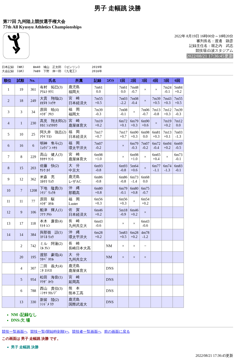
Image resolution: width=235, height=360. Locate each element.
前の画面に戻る (117, 331)
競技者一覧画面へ (86, 331)
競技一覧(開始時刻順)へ (49, 331)
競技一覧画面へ (15, 331)
